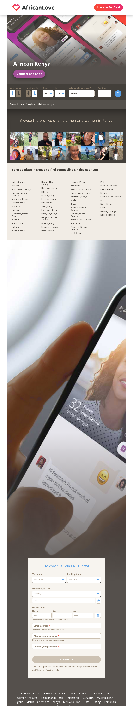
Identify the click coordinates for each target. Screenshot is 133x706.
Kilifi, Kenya (76, 233)
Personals (110, 702)
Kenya (56, 702)
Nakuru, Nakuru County (48, 183)
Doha (103, 200)
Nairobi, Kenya (19, 182)
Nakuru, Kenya (19, 203)
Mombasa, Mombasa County (22, 215)
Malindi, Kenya (48, 223)
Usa (61, 698)
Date (86, 702)
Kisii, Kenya (46, 203)
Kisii (102, 182)
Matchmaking (105, 698)
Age (45, 88)
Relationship (48, 698)
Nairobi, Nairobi (107, 215)
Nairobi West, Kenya (21, 189)
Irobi (102, 207)
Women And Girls (27, 698)
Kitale (73, 200)
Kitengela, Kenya (49, 214)
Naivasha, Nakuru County (79, 228)
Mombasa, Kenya (20, 199)
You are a (15, 88)
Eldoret (44, 192)
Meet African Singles (22, 104)
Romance (83, 693)
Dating (97, 702)
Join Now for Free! (108, 7)
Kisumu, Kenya (19, 231)
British (37, 693)
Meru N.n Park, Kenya (110, 197)
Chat (72, 693)
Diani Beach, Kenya (109, 186)
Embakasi (75, 223)
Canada (25, 693)
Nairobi (15, 186)
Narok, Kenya (47, 231)
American (60, 693)
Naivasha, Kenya (49, 188)
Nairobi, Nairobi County (19, 194)
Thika (73, 204)
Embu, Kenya (106, 189)
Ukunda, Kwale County (78, 215)
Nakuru (15, 227)
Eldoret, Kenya (19, 223)
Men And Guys (71, 702)
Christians (43, 702)
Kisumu (15, 220)
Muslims (97, 693)
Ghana (48, 693)
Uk (107, 693)
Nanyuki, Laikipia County (49, 218)
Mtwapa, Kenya (48, 199)
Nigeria (18, 702)
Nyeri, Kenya (106, 204)
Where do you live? (80, 88)
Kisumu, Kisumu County (78, 208)
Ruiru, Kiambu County (81, 193)
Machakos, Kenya (79, 197)
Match (30, 702)
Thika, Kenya (47, 206)
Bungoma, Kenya (49, 210)
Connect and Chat (29, 74)
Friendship (73, 698)
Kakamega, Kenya (49, 227)
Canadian (88, 698)
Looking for (32, 88)
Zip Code (103, 88)
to (56, 88)
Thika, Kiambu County (81, 220)
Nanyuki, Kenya (78, 182)
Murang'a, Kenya (108, 211)
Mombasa (16, 206)
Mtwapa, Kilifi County (81, 189)
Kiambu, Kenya (48, 195)
